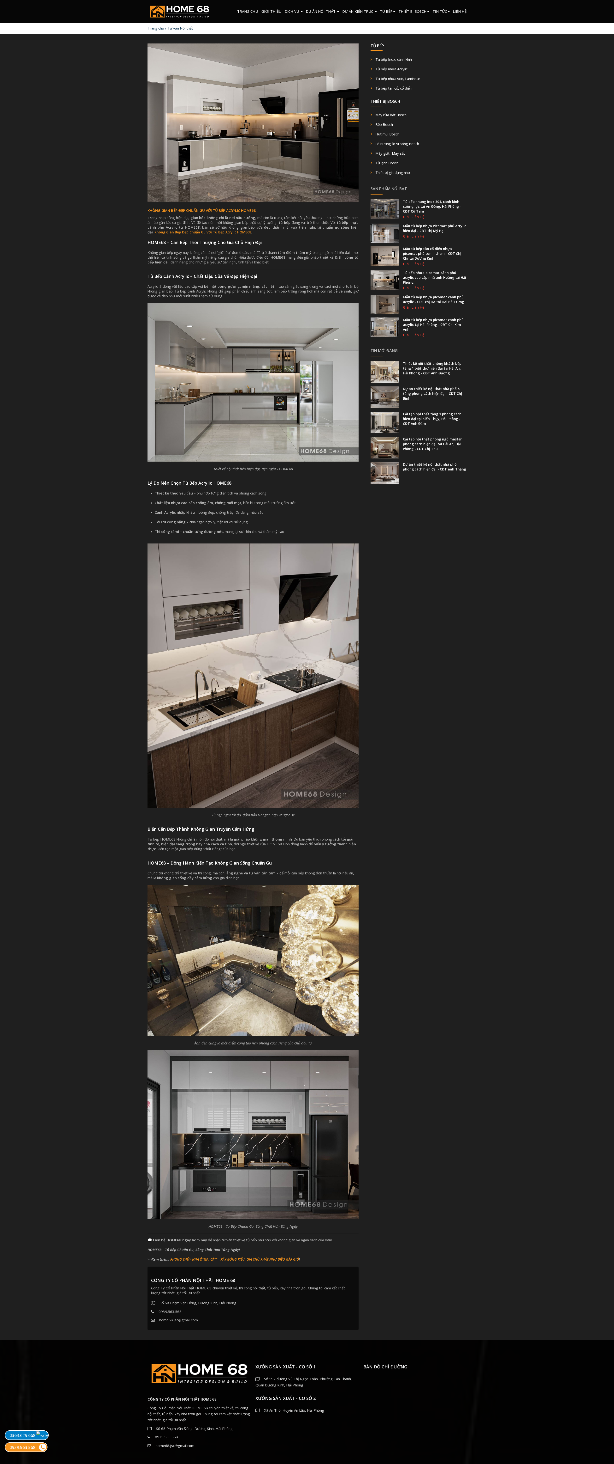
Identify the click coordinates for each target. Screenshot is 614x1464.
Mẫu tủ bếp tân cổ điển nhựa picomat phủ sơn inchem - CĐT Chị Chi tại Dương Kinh (432, 253)
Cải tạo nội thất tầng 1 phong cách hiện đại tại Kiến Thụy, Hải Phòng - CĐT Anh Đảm (432, 419)
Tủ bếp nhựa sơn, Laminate (397, 78)
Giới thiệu (271, 11)
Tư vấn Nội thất (180, 28)
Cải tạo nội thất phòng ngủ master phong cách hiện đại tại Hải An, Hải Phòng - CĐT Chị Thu (432, 444)
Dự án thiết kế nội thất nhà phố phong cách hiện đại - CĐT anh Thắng (434, 466)
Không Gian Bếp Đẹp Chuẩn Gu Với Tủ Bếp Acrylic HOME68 (202, 232)
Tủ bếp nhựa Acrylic (391, 69)
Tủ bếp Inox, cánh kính (393, 59)
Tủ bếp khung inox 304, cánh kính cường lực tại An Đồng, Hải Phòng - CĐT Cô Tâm (432, 206)
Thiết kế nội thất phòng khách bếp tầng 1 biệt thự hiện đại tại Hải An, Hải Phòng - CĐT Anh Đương (432, 368)
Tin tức (439, 11)
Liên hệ (459, 11)
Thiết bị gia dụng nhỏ (392, 172)
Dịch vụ (292, 11)
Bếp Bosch (384, 124)
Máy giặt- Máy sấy (390, 153)
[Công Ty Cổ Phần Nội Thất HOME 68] (179, 10)
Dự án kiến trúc (358, 11)
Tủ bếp (386, 11)
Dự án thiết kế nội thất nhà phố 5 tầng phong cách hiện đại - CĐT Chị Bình (432, 393)
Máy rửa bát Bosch (391, 114)
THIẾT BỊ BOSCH (412, 11)
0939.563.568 (22, 1447)
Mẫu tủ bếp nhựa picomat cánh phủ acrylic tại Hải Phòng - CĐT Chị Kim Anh (433, 324)
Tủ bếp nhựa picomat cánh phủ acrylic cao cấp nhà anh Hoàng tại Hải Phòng (434, 277)
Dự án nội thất (321, 11)
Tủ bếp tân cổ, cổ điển (393, 88)
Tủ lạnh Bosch (386, 162)
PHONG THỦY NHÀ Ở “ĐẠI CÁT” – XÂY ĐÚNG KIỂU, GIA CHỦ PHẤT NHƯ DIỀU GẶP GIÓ (234, 1259)
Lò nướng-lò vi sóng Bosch (397, 143)
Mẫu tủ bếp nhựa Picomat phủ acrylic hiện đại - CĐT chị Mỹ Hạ (434, 228)
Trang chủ (247, 11)
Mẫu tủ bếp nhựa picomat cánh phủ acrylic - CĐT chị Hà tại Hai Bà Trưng (433, 299)
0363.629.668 (23, 1435)
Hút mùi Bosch (387, 134)
